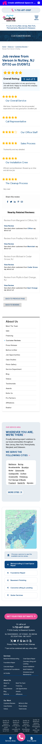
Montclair (31, 247)
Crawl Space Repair (29, 658)
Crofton (23, 474)
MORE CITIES (13, 492)
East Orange (32, 288)
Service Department (14, 369)
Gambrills (21, 483)
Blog (7, 374)
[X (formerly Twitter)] (11, 641)
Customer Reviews (13, 340)
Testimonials (11, 384)
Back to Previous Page (15, 299)
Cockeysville (14, 474)
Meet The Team (12, 326)
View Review (9, 226)
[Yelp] (30, 641)
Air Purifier (7, 673)
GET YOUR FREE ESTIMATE (20, 616)
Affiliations (10, 403)
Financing (9, 336)
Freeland (12, 483)
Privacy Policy (12, 644)
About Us (12, 321)
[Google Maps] (21, 641)
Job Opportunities (13, 355)
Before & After (11, 350)
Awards (9, 388)
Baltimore (12, 464)
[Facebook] (18, 641)
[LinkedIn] (24, 641)
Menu (36, 19)
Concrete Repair (9, 666)
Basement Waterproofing (11, 658)
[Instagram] (27, 641)
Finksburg (23, 477)
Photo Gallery (11, 364)
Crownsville (13, 477)
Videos (8, 379)
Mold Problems (27, 669)
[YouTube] (14, 641)
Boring (20, 464)
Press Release (11, 345)
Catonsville (19, 471)
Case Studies (11, 360)
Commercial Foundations (11, 669)
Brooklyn (25, 467)
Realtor (9, 408)
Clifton (30, 228)
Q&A (7, 331)
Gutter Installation (28, 666)
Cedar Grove (32, 267)
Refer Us (9, 393)
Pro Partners (11, 398)
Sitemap (32, 644)
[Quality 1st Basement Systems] (9, 18)
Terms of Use (23, 644)
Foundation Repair (9, 662)
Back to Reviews (12, 305)
